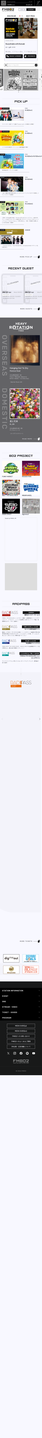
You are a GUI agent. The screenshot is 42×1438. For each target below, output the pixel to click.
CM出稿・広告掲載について (21, 1047)
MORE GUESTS (26, 309)
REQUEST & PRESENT (15, 56)
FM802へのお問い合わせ (21, 1036)
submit (36, 65)
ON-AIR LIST (29, 4)
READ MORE (27, 439)
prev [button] (2, 70)
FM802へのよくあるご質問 (20, 1041)
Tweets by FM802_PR (10, 518)
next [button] (41, 70)
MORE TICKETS (26, 941)
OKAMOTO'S (7, 283)
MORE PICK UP (26, 257)
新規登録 (31, 9)
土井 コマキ (12, 47)
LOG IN (22, 9)
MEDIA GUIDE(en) (21, 1031)
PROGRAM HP (31, 56)
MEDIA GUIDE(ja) (21, 1026)
